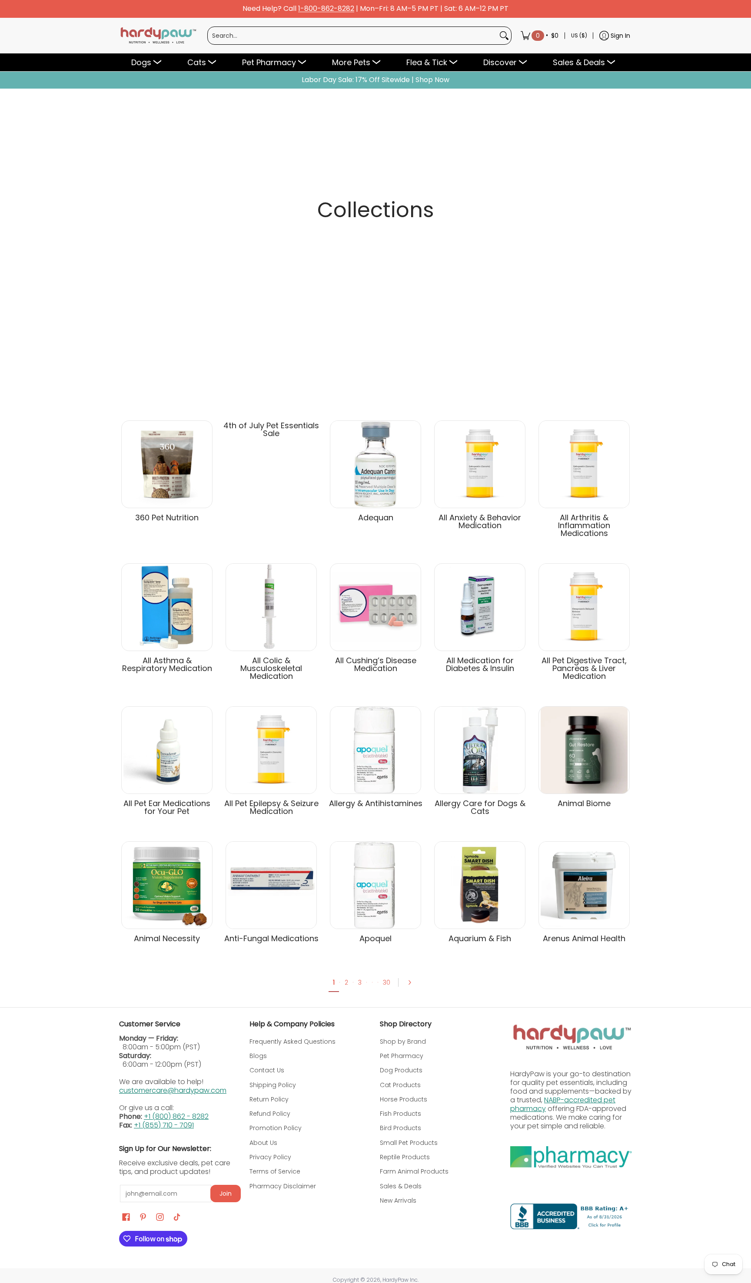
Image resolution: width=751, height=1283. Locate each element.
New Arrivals (398, 1200)
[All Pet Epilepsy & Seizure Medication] (271, 750)
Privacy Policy (270, 1157)
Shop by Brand (403, 1041)
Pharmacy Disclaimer (282, 1186)
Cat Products (400, 1085)
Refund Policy (269, 1113)
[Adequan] (375, 464)
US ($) (579, 35)
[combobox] (352, 35)
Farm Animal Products (414, 1171)
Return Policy (269, 1099)
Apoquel (375, 938)
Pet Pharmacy (401, 1056)
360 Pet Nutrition (167, 517)
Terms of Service (274, 1171)
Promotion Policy (275, 1128)
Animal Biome (584, 803)
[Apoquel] (375, 885)
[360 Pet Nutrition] (167, 464)
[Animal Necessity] (167, 885)
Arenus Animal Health (584, 938)
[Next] (412, 982)
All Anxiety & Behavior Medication (480, 521)
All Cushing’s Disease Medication (375, 664)
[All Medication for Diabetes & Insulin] (480, 607)
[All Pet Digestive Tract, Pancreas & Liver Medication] (584, 607)
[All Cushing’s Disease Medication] (375, 607)
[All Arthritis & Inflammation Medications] (584, 464)
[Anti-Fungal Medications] (271, 885)
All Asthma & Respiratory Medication (167, 664)
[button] (126, 1217)
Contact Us (266, 1070)
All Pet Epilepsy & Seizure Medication (271, 807)
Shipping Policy (272, 1085)
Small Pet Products (409, 1142)
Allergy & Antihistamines (375, 803)
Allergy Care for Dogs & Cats (480, 807)
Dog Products (401, 1070)
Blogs (258, 1056)
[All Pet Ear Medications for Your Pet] (167, 750)
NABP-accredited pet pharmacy (562, 1104)
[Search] (504, 35)
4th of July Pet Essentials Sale (271, 429)
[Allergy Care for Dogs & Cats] (480, 750)
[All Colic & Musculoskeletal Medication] (271, 607)
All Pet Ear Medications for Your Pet (166, 807)
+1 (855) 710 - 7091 (164, 1125)
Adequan (375, 517)
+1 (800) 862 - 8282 (176, 1116)
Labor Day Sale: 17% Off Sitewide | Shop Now (375, 80)
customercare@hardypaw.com (172, 1090)
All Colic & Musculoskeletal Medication (271, 668)
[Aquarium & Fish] (480, 885)
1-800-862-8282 (326, 8)
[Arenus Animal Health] (584, 885)
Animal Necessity (167, 938)
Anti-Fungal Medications (271, 938)
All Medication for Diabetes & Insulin (480, 664)
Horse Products (403, 1099)
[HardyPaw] (158, 35)
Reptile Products (405, 1157)
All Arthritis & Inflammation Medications (584, 525)
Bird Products (400, 1128)
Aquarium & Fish (480, 938)
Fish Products (400, 1113)
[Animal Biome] (584, 750)
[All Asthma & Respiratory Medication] (167, 607)
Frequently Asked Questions (292, 1041)
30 (386, 982)
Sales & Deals (401, 1186)
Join (225, 1193)
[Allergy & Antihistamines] (375, 750)
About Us (263, 1142)
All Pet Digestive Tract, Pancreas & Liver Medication (584, 668)
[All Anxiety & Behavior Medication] (480, 464)
